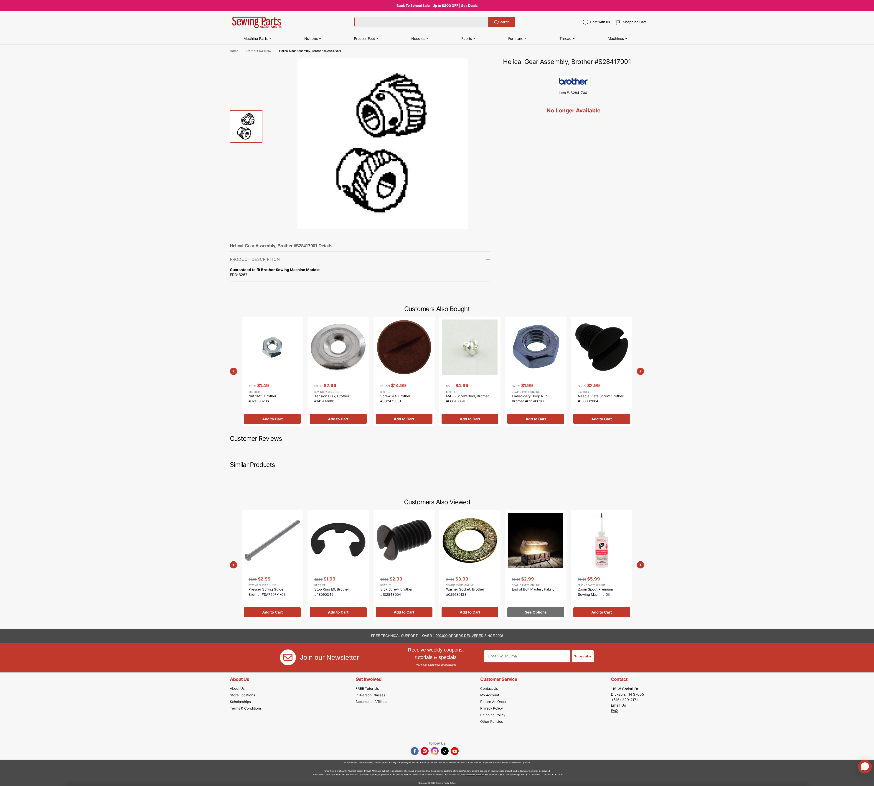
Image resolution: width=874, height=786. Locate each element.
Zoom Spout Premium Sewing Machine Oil (595, 592)
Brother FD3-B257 (259, 51)
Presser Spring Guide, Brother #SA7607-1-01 (267, 592)
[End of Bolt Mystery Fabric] (535, 564)
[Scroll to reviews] (573, 71)
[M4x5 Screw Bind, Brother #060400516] (470, 371)
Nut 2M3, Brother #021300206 (263, 398)
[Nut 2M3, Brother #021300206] (272, 371)
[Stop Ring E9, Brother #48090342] (338, 564)
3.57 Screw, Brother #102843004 (396, 592)
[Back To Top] (867, 779)
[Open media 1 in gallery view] (480, 68)
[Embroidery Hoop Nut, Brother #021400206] (535, 371)
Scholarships (240, 702)
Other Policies (491, 721)
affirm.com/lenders (462, 771)
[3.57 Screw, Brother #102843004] (404, 564)
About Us (237, 688)
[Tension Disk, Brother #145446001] (338, 371)
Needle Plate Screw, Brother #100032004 (601, 398)
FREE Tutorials (367, 688)
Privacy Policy (491, 708)
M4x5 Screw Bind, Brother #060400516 (467, 398)
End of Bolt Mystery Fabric (533, 589)
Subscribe (583, 656)
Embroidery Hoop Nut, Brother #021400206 (530, 398)
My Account (489, 695)
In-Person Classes (370, 695)
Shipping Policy (492, 715)
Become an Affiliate (371, 702)
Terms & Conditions (246, 708)
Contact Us (489, 688)
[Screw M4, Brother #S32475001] (404, 371)
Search (503, 22)
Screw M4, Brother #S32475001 (395, 398)
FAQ (614, 710)
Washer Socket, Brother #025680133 (465, 592)
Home (234, 51)
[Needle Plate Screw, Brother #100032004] (601, 371)
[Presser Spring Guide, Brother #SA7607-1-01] (272, 564)
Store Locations (242, 695)
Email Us (618, 705)
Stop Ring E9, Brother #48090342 (331, 592)
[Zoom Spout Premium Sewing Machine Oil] (601, 564)
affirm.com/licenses (474, 774)
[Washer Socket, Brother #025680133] (470, 564)
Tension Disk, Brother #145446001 (331, 398)
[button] (630, 22)
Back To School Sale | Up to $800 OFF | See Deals (437, 5)
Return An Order (493, 702)
